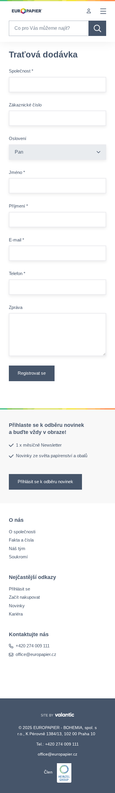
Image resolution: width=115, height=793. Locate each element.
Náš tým (17, 548)
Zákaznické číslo (25, 104)
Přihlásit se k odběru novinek (45, 481)
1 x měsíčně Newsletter (39, 444)
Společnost (21, 70)
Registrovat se (32, 373)
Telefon (17, 273)
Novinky (17, 605)
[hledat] (97, 28)
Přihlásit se (19, 588)
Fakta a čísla (21, 539)
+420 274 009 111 (33, 645)
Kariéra (16, 613)
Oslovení (17, 138)
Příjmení (18, 205)
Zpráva (15, 307)
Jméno (17, 172)
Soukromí (18, 556)
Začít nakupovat (24, 597)
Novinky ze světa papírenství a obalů (51, 455)
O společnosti (22, 531)
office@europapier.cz (36, 654)
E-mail (16, 239)
